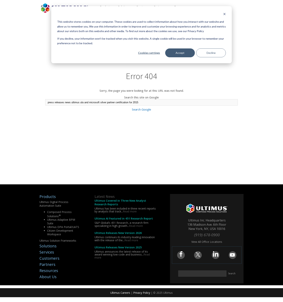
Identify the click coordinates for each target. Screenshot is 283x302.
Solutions (48, 246)
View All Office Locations (206, 242)
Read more (130, 211)
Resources (48, 270)
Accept (180, 52)
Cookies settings (149, 52)
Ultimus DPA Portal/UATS (63, 227)
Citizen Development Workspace (60, 232)
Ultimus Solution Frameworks (57, 240)
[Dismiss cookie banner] (224, 14)
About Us (48, 276)
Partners (47, 264)
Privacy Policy (141, 293)
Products (47, 196)
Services (46, 252)
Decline (211, 52)
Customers (49, 258)
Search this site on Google (141, 97)
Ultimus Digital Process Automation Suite (53, 203)
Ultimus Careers (120, 293)
